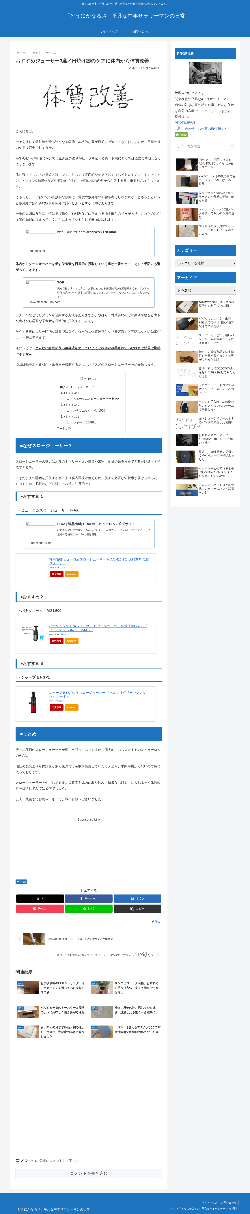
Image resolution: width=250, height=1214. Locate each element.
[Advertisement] (89, 848)
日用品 (23, 881)
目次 (83, 378)
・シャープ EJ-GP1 (83, 422)
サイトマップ (209, 1202)
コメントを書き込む (89, 1173)
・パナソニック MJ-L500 (87, 410)
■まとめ (65, 428)
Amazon (71, 574)
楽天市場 (56, 574)
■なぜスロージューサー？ (77, 387)
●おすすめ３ (72, 416)
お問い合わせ (228, 1202)
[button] (137, 909)
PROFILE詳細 (185, 122)
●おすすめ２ (72, 404)
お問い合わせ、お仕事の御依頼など (201, 128)
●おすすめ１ (72, 392)
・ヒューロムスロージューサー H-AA (94, 398)
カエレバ (63, 567)
